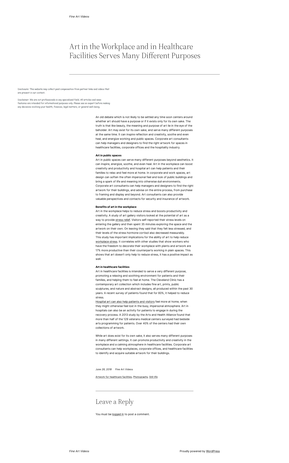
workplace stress (106, 241)
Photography (140, 376)
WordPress (213, 451)
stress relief (122, 219)
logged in (118, 414)
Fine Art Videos (79, 16)
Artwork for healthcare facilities (114, 376)
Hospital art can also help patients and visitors (125, 301)
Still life (153, 376)
